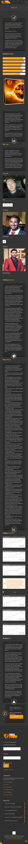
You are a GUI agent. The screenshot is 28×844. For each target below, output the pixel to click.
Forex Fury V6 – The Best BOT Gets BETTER (13, 817)
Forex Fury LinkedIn (7, 787)
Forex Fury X (6, 784)
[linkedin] (11, 205)
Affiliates (19, 838)
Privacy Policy (9, 838)
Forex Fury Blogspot (7, 792)
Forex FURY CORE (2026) (9, 803)
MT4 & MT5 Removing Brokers (10, 820)
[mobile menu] (26, 2)
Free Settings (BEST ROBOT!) (10, 810)
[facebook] (4, 205)
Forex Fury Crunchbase (8, 789)
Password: (5, 753)
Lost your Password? (8, 769)
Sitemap (15, 838)
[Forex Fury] (6, 2)
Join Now (16, 716)
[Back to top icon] (14, 833)
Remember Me (8, 763)
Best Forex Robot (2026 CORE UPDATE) (12, 807)
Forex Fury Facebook (7, 782)
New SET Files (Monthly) (9, 813)
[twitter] (7, 205)
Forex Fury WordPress (8, 794)
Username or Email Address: (9, 744)
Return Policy (20, 837)
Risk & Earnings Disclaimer (10, 837)
